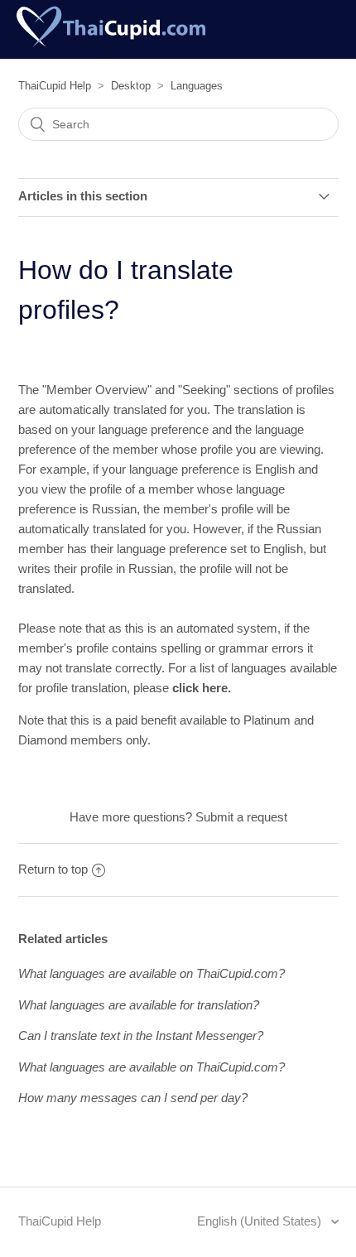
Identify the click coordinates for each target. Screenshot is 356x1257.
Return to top (53, 869)
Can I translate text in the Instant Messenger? (140, 1035)
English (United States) (261, 1221)
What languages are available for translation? (138, 1005)
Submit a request (241, 817)
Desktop (131, 85)
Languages (197, 85)
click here (200, 688)
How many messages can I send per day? (133, 1098)
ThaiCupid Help (54, 85)
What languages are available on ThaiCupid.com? (151, 973)
